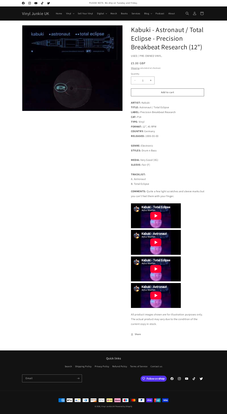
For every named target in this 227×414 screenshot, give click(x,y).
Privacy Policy (102, 366)
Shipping (135, 68)
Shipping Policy (83, 366)
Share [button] (138, 334)
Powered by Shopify (123, 406)
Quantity (135, 73)
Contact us (156, 366)
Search (68, 366)
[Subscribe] (78, 378)
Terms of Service (139, 366)
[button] (70, 13)
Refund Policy (119, 366)
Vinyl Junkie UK (108, 406)
